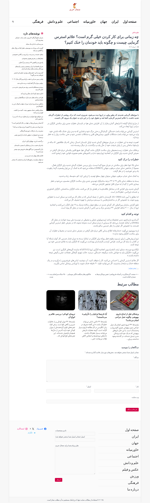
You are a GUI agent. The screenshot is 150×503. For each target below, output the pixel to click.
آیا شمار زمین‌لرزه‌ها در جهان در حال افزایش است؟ (27, 123)
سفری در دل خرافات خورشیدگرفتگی (31, 131)
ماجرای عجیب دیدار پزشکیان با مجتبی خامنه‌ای (28, 145)
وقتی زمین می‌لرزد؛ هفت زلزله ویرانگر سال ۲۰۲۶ (27, 79)
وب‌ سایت (135, 397)
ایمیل (88, 387)
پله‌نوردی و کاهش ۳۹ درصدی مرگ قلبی (31, 62)
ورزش (134, 476)
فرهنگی (38, 21)
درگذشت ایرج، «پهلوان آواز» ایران (32, 141)
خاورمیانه (89, 21)
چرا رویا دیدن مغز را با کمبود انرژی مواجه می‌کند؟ (28, 127)
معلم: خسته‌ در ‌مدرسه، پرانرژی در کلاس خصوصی (27, 54)
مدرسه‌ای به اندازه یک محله (34, 44)
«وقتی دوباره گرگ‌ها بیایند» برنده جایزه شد (30, 83)
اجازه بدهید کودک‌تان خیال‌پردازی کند (32, 93)
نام (137, 387)
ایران (115, 21)
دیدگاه (136, 357)
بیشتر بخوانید (132, 268)
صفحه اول (129, 21)
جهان (103, 21)
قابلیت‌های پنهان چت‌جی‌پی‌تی (34, 156)
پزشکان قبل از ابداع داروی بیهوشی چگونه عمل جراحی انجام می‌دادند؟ (127, 317)
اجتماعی (73, 21)
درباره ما (133, 489)
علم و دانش (55, 21)
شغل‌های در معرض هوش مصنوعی (32, 58)
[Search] (13, 21)
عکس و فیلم (130, 469)
